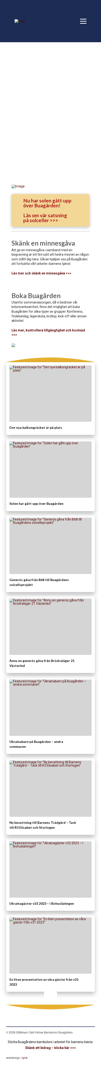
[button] (83, 21)
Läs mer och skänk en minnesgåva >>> (41, 273)
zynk (24, 1058)
